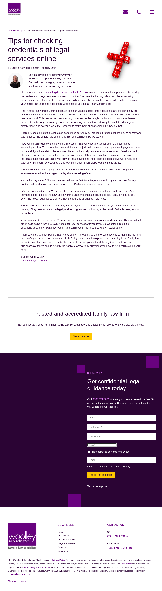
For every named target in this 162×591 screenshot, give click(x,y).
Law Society (126, 564)
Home (11, 30)
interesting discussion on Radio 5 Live (65, 92)
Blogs (20, 30)
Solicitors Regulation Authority (36, 568)
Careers (62, 547)
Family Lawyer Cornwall (34, 260)
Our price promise (67, 539)
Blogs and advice (66, 543)
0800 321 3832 (101, 399)
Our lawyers (64, 535)
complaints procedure (21, 574)
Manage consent (17, 581)
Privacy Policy (58, 560)
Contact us (63, 551)
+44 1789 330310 (119, 548)
